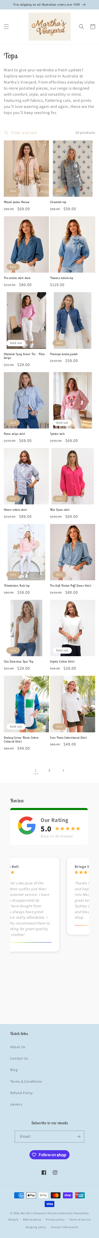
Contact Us (19, 1058)
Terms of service (80, 1219)
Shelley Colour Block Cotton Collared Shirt (21, 740)
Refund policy (32, 1219)
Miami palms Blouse (16, 202)
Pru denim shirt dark (17, 278)
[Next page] (63, 770)
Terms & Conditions (26, 1081)
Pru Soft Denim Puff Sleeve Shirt (70, 585)
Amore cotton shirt (15, 509)
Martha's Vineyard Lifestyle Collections (47, 1213)
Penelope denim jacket (64, 354)
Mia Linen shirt (60, 509)
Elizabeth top (58, 202)
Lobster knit (57, 434)
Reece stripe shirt (14, 434)
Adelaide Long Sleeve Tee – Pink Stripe (24, 356)
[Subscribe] (78, 1137)
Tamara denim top (61, 278)
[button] (6, 26)
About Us (17, 1047)
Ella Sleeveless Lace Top (18, 661)
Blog (14, 1069)
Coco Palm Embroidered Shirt (68, 737)
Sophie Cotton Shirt (62, 661)
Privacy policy (55, 1219)
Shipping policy (35, 1227)
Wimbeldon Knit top (17, 585)
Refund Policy (21, 1093)
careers (16, 1104)
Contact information (64, 1227)
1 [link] (36, 770)
